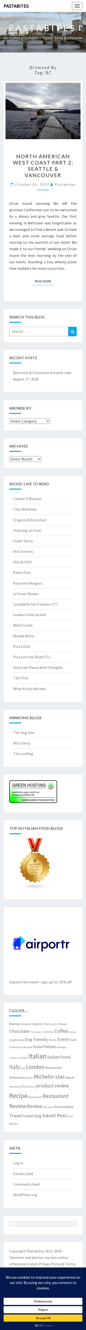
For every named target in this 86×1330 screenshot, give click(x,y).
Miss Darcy (21, 743)
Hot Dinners (23, 551)
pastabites (65, 184)
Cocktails (48, 1032)
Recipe (18, 1096)
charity (53, 1024)
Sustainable (63, 1106)
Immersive (15, 1057)
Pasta (24, 1086)
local (23, 1068)
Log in (18, 1163)
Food (72, 1040)
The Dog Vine (24, 732)
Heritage (61, 1047)
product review (52, 1085)
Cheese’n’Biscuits (27, 498)
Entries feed (23, 1173)
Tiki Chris (20, 678)
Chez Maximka (25, 509)
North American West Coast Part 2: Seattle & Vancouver (43, 165)
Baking (14, 1024)
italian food (58, 1057)
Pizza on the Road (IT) (31, 656)
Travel (15, 1116)
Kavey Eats (22, 572)
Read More (44, 281)
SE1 (45, 1107)
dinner (72, 1032)
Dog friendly (36, 1039)
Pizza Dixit (22, 646)
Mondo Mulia (23, 635)
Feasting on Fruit (27, 530)
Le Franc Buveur (26, 593)
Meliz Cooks (23, 625)
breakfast (25, 1024)
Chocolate (19, 1031)
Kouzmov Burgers (27, 583)
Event (63, 1039)
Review (34, 1106)
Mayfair (29, 1077)
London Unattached (29, 614)
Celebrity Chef (40, 1024)
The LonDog (23, 753)
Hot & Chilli (22, 561)
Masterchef (53, 1068)
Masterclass (17, 1077)
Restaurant (35, 1097)
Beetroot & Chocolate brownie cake (42, 372)
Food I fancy (23, 540)
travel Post (54, 1115)
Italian (37, 1056)
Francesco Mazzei (20, 1047)
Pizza (32, 1086)
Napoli (69, 1077)
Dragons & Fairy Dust (30, 519)
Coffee (61, 1031)
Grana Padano (44, 1046)
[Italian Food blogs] (35, 865)
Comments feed (26, 1184)
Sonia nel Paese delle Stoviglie (38, 667)
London (35, 1067)
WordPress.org (25, 1194)
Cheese (62, 1024)
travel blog (32, 1116)
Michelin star (49, 1076)
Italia (24, 1057)
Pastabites (16, 6)
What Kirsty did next (29, 688)
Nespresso (15, 1086)
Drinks (53, 1040)
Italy (14, 1066)
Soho (50, 1107)
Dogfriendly (16, 1040)
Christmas (35, 1032)
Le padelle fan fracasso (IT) (35, 604)
